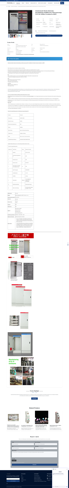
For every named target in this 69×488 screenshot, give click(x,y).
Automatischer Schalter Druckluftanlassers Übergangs (40, 481)
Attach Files (13, 458)
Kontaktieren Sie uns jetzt (13, 429)
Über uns (22, 477)
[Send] (67, 487)
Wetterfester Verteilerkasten (37, 478)
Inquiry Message (14, 450)
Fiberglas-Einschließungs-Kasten (38, 479)
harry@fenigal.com (16, 0)
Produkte (9, 6)
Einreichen (34, 464)
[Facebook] (58, 0)
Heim (21, 475)
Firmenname (36, 446)
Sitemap (22, 481)
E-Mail (13, 442)
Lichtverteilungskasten (36, 475)
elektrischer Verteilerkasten (14, 6)
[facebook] (7, 483)
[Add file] (53, 487)
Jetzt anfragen (62, 3)
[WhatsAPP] (68, 245)
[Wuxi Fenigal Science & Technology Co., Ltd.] (10, 3)
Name (12, 446)
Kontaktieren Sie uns (23, 479)
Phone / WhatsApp (37, 442)
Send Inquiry (34, 398)
